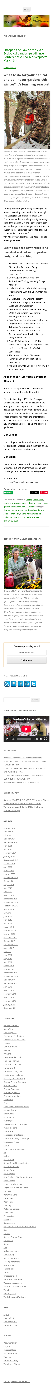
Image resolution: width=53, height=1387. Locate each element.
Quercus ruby (19, 517)
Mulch (6, 1156)
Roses (6, 1230)
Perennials (8, 1198)
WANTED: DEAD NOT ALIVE (15, 1286)
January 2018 (9, 934)
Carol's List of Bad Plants (14, 1039)
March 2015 (9, 997)
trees (38, 517)
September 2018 (11, 905)
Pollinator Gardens (12, 1209)
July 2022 (7, 835)
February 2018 (10, 930)
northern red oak (34, 513)
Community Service (12, 1046)
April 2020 (8, 867)
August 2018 (9, 909)
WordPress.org (10, 1325)
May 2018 (8, 919)
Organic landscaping (13, 1184)
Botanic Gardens (11, 1025)
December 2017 (10, 937)
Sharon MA (8, 1240)
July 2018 (7, 912)
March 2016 (9, 990)
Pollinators (32, 503)
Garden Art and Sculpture (15, 1082)
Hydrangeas (9, 1120)
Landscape (8, 503)
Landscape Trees (11, 1142)
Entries (9, 1318)
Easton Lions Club (11, 1060)
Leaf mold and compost (14, 1149)
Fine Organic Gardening (14, 1078)
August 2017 (9, 948)
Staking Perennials (12, 1261)
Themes (7, 1357)
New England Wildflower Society (18, 1177)
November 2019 (11, 877)
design (21, 510)
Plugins (7, 1346)
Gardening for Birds (12, 1096)
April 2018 (8, 923)
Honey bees (9, 1113)
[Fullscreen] (45, 738)
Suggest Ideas (10, 1350)
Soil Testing (9, 1254)
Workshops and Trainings (22, 506)
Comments (10, 1321)
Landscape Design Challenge (16, 1138)
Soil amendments (11, 1251)
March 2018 (9, 927)
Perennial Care (10, 1194)
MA (5, 1152)
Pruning (7, 1219)
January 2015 (9, 1004)
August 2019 (9, 884)
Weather (7, 1290)
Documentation (10, 1342)
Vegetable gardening (13, 1283)
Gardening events (12, 1092)
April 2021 (8, 849)
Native (23, 513)
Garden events (10, 1085)
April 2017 (8, 962)
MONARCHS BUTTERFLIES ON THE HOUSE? (22, 782)
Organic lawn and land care (16, 1187)
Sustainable (9, 1265)
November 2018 (11, 902)
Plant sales (8, 1201)
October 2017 (9, 941)
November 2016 (11, 976)
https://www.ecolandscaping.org (23, 236)
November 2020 (11, 860)
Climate (7, 1043)
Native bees (9, 1159)
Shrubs (7, 1244)
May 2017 (8, 958)
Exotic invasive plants (13, 1075)
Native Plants (20, 503)
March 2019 (9, 895)
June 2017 (8, 955)
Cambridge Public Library (15, 1036)
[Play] (7, 738)
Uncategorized (10, 1276)
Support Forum (10, 1353)
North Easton (9, 1180)
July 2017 (7, 951)
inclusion (15, 513)
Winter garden (10, 1293)
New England (9, 1173)
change (7, 510)
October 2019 (9, 881)
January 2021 (9, 856)
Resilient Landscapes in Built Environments (23, 757)
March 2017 (9, 965)
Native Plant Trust (11, 1166)
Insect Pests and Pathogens (16, 1124)
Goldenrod (8, 1099)
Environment (9, 1068)
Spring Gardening (11, 1258)
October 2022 (9, 831)
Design (29, 499)
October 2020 (9, 863)
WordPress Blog (11, 1360)
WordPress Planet (12, 1364)
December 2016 (10, 972)
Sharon (7, 1233)
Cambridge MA (10, 1032)
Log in (6, 1314)
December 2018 (10, 898)
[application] (26, 729)
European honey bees (14, 1071)
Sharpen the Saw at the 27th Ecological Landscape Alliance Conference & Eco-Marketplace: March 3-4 (25, 55)
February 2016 (10, 994)
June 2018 (8, 916)
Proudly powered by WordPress (17, 1381)
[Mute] (40, 738)
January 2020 (9, 874)
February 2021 (10, 853)
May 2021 (8, 845)
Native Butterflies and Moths (16, 1163)
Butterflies (8, 1029)
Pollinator (8, 517)
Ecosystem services (12, 1064)
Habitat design (10, 1110)
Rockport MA (9, 1223)
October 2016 (9, 979)
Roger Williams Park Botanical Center (20, 1226)
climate (14, 510)
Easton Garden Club (12, 1057)
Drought (7, 1053)
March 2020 (9, 870)
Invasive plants (10, 1127)
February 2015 (10, 1001)
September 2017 (11, 944)
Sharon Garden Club (13, 1237)
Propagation (9, 1216)
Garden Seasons (11, 1089)
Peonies (7, 1191)
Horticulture (38, 499)
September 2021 (11, 842)
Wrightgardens (10, 807)
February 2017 (10, 969)
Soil (5, 1247)
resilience (30, 517)
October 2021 (9, 838)
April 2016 (8, 986)
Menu (26, 9)
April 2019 (8, 891)
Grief (6, 1103)
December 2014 (10, 1008)
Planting (7, 1205)
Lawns (6, 1145)
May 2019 (8, 888)
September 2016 (11, 983)
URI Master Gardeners (14, 1279)
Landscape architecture (14, 1135)
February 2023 (10, 828)
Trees (40, 503)
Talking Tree (9, 1268)
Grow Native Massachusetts (16, 1106)
